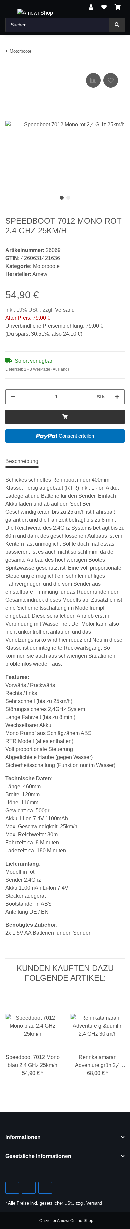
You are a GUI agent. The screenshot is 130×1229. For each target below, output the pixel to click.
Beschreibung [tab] (21, 461)
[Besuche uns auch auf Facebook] (12, 1188)
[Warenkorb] (118, 7)
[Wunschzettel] (104, 7)
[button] (91, 7)
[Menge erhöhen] (117, 397)
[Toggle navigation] (8, 4)
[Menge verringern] (13, 397)
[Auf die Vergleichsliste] (93, 80)
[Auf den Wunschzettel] (110, 80)
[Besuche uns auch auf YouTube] (28, 1188)
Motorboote (46, 266)
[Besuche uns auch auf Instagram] (45, 1188)
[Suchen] (117, 25)
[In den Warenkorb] (65, 417)
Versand (65, 310)
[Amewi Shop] (35, 13)
